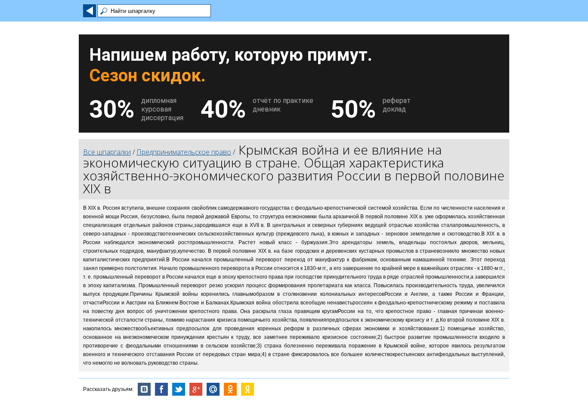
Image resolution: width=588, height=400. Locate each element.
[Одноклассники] (230, 389)
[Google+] (195, 389)
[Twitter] (178, 389)
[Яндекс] (247, 389)
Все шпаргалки (107, 152)
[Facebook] (161, 389)
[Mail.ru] (213, 389)
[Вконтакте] (144, 389)
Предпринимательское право (183, 152)
